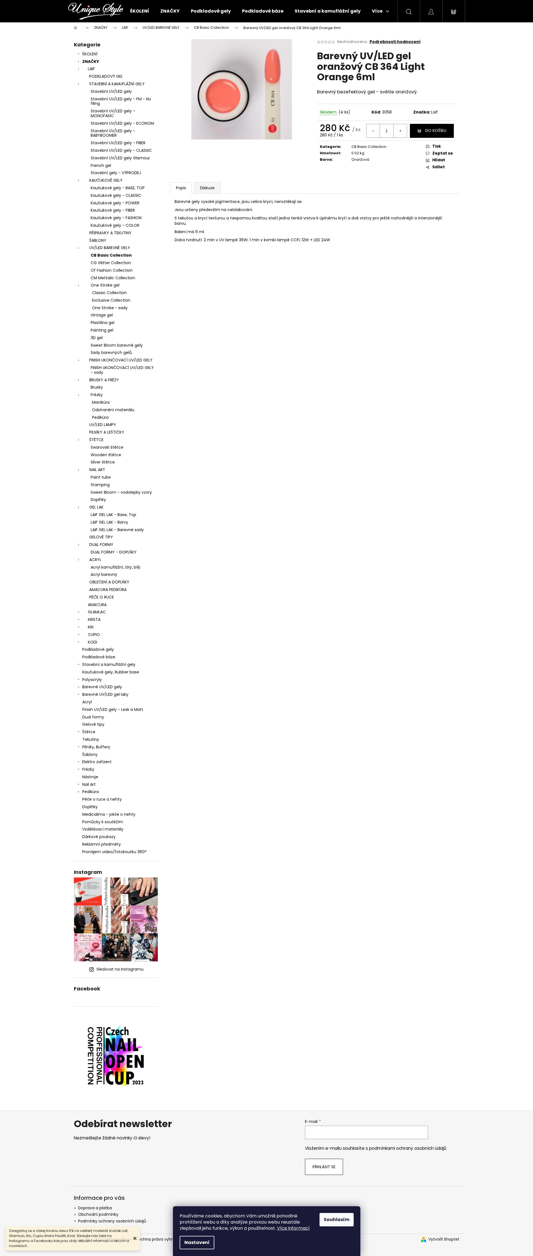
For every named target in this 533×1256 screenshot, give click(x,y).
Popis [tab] (181, 188)
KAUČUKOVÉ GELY (106, 180)
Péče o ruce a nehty (102, 799)
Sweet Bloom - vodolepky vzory (121, 492)
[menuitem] (139, 11)
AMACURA (97, 604)
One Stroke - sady (110, 308)
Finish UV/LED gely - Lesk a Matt (112, 709)
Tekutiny (90, 739)
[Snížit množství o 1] (373, 131)
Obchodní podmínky (98, 1214)
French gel (101, 165)
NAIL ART (97, 469)
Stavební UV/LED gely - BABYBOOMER (113, 133)
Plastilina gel (102, 322)
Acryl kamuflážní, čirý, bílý (115, 567)
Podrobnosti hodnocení (395, 41)
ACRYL (95, 559)
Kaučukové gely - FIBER (113, 210)
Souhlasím (336, 1219)
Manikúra (101, 402)
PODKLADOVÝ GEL (106, 76)
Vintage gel (102, 315)
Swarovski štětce (107, 447)
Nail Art (89, 784)
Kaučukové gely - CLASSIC (116, 195)
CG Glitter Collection (111, 263)
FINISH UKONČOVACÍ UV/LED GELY (120, 360)
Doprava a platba (95, 1208)
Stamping (100, 485)
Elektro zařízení (96, 762)
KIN (90, 627)
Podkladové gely (98, 649)
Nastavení (197, 1242)
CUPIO (94, 634)
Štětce (88, 732)
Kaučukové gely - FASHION (116, 218)
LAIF (91, 69)
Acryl (87, 702)
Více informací (293, 1228)
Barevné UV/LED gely (102, 687)
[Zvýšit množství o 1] (400, 131)
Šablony (90, 754)
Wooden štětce (106, 455)
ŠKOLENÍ (89, 54)
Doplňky (98, 499)
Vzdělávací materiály (102, 829)
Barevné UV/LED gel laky (105, 694)
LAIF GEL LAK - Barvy (109, 522)
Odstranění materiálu (113, 410)
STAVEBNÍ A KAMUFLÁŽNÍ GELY (117, 84)
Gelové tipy (93, 724)
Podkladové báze (98, 657)
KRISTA (94, 619)
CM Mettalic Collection (113, 278)
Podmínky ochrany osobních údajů (112, 1221)
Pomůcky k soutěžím (102, 822)
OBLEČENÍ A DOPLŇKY (109, 582)
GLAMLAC (97, 612)
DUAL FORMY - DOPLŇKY (114, 552)
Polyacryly (92, 679)
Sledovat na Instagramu (120, 969)
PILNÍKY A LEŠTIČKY (106, 432)
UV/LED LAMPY (102, 424)
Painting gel (102, 330)
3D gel (97, 337)
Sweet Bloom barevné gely (117, 345)
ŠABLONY (97, 240)
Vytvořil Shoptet (443, 1239)
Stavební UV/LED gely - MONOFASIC (113, 113)
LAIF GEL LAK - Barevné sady (117, 530)
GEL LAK (96, 507)
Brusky (97, 387)
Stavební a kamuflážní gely (108, 664)
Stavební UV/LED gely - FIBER (118, 143)
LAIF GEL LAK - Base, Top (113, 514)
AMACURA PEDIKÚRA (107, 589)
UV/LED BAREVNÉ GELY (109, 247)
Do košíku (435, 130)
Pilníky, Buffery (96, 747)
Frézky (97, 395)
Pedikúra (100, 417)
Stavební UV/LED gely (111, 91)
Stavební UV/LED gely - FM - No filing (121, 101)
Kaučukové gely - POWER (115, 203)
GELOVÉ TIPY (101, 537)
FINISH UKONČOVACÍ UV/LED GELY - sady (122, 370)
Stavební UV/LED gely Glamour (120, 158)
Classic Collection (109, 292)
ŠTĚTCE (96, 440)
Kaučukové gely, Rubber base (110, 672)
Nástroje (90, 777)
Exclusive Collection (111, 300)
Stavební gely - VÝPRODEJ (116, 173)
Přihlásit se (324, 1167)
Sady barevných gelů (111, 352)
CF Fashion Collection (112, 270)
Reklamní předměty (101, 844)
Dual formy (93, 717)
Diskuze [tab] (207, 188)
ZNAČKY (90, 61)
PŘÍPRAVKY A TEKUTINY (110, 233)
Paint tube (101, 477)
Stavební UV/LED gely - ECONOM (122, 123)
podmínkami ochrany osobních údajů (407, 1148)
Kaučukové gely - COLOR (115, 225)
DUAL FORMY (101, 544)
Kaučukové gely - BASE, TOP (118, 188)
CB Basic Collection (111, 255)
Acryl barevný (104, 574)
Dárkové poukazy (99, 836)
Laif (434, 112)
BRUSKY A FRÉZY (104, 380)
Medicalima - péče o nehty (108, 814)
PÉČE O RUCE (101, 597)
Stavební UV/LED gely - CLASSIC (121, 150)
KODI (92, 642)
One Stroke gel (105, 285)
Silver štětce (103, 462)
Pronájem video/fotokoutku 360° (114, 852)
